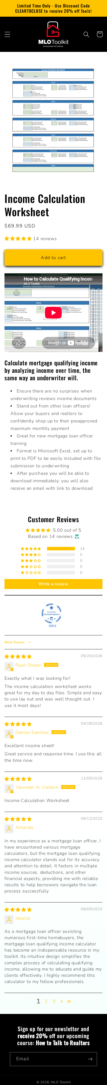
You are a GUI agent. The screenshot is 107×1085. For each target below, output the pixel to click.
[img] (18, 657)
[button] (7, 34)
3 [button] (54, 1001)
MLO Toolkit (60, 1082)
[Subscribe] (90, 1059)
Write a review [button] (53, 584)
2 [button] (46, 1001)
